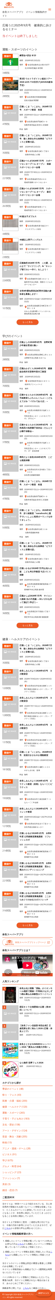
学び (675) (7, 1160)
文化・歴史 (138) (11, 1124)
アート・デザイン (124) (14, 1130)
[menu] (50, 9)
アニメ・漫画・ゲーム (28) (16, 1148)
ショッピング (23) (11, 1172)
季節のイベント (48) (12, 1088)
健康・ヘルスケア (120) (14, 1106)
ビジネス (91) (9, 1154)
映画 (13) (7, 1142)
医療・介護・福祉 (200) (14, 1100)
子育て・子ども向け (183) (15, 1118)
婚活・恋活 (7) (9, 1190)
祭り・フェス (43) (11, 1094)
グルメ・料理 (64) (11, 1166)
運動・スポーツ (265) (13, 1112)
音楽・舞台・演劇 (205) (14, 1136)
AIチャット (43, 1293)
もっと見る (27, 322)
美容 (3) (6, 1184)
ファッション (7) (11, 1178)
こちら (7, 1228)
